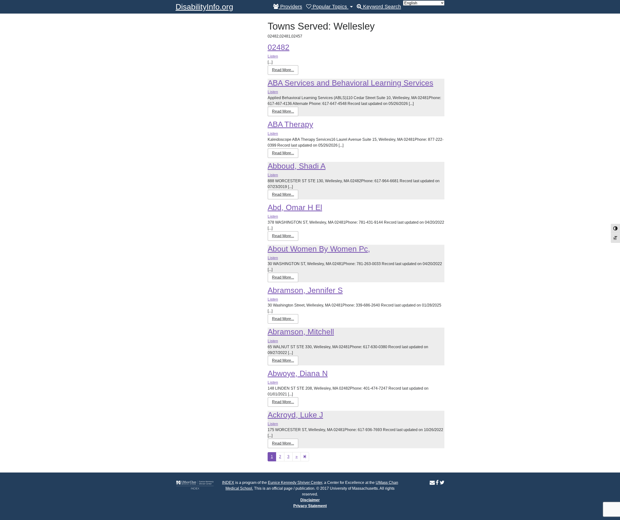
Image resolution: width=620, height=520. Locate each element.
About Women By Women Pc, (319, 248)
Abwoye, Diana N (298, 373)
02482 (278, 47)
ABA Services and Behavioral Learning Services (350, 83)
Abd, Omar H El (295, 207)
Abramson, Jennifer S (305, 290)
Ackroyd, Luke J (295, 414)
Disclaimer (310, 500)
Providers (290, 6)
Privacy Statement (310, 506)
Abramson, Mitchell (301, 331)
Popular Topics (330, 6)
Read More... (283, 70)
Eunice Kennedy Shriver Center (295, 483)
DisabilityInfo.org (204, 6)
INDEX (228, 483)
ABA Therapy (290, 124)
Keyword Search (381, 6)
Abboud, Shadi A (297, 166)
